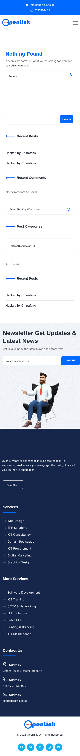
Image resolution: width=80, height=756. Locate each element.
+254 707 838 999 (14, 685)
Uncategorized (21, 246)
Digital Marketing (19, 555)
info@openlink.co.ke (42, 4)
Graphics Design (19, 562)
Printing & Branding (20, 627)
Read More (12, 485)
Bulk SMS (14, 620)
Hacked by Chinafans (21, 153)
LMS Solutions (17, 613)
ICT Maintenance (19, 634)
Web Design (15, 521)
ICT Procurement (19, 548)
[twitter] (30, 747)
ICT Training (15, 599)
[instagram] (49, 747)
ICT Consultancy (19, 534)
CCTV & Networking (21, 606)
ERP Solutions (17, 528)
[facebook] (21, 747)
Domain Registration (21, 541)
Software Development (23, 592)
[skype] (40, 747)
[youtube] (58, 747)
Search (66, 119)
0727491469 (42, 10)
